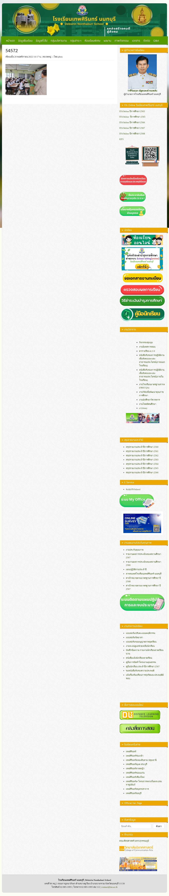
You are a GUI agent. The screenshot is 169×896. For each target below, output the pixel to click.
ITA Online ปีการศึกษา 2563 (132, 111)
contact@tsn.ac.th (109, 887)
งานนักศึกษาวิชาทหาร (149, 399)
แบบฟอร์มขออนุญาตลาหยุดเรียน (141, 641)
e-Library (143, 408)
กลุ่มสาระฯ (75, 40)
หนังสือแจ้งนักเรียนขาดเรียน (139, 658)
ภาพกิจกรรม (122, 40)
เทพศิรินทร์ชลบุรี (133, 793)
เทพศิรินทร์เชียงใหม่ (135, 777)
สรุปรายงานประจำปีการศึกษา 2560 (142, 447)
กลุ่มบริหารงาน (59, 40)
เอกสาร (136, 40)
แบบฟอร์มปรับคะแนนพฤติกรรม (140, 633)
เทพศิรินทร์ (131, 751)
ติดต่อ (146, 40)
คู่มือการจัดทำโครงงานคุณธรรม (141, 662)
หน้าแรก (10, 40)
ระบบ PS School (133, 489)
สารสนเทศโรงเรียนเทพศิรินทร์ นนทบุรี (143, 573)
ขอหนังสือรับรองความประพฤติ (140, 670)
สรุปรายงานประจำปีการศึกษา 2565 (142, 468)
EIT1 (121, 139)
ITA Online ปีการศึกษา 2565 (132, 117)
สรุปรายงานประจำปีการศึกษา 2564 (142, 464)
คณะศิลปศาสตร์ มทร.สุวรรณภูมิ (134, 841)
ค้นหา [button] (159, 826)
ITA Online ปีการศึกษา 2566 (132, 122)
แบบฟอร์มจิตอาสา (134, 637)
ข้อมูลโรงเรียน (25, 40)
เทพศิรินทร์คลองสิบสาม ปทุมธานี (141, 760)
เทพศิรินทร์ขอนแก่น (135, 773)
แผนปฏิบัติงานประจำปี (136, 569)
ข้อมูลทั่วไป (41, 40)
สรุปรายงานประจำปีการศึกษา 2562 (142, 455)
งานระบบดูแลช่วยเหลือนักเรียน (140, 646)
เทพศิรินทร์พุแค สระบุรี (136, 764)
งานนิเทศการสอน (147, 346)
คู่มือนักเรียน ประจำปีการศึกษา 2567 (143, 666)
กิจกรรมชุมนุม (146, 342)
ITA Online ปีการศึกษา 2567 (132, 128)
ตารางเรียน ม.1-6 (147, 351)
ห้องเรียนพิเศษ (92, 40)
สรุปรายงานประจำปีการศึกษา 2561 (142, 451)
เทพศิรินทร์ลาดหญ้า (135, 768)
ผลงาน (107, 40)
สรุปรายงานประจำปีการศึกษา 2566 (142, 472)
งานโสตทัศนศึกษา (147, 404)
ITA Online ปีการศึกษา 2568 (132, 133)
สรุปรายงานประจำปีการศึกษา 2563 (142, 459)
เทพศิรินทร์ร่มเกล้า (134, 756)
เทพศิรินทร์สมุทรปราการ (137, 789)
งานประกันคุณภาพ (135, 550)
